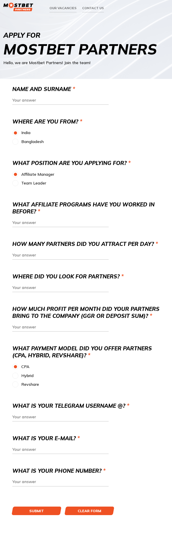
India (25, 132)
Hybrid (27, 375)
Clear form (89, 511)
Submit (36, 511)
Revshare (30, 384)
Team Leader (33, 183)
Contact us (93, 8)
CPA (25, 366)
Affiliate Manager (37, 174)
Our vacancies (63, 8)
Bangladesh (32, 141)
